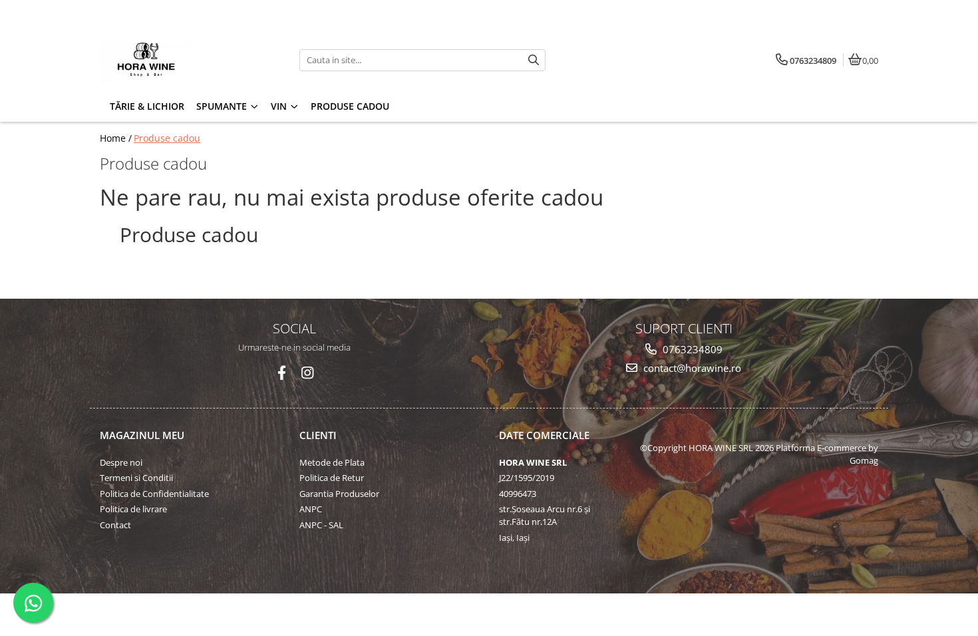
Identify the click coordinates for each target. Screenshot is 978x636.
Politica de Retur (331, 478)
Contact (115, 525)
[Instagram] (307, 373)
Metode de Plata (332, 462)
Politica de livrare (133, 509)
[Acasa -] (183, 60)
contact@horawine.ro (691, 368)
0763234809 (691, 349)
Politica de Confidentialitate (154, 494)
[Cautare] (534, 60)
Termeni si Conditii (136, 478)
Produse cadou (350, 106)
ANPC (310, 509)
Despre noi (121, 462)
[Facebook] (281, 373)
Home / (116, 138)
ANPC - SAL (321, 525)
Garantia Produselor (339, 494)
